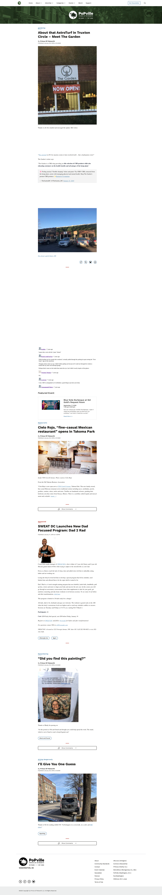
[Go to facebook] (24, 881)
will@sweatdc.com (62, 625)
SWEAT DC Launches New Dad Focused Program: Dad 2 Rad (63, 528)
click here (57, 594)
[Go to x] (20, 881)
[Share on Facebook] (81, 262)
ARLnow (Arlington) (119, 861)
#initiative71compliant (63, 176)
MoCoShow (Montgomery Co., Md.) (124, 870)
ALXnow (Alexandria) (120, 864)
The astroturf (43, 155)
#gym (54, 638)
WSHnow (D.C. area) (120, 879)
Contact (97, 867)
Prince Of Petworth (47, 41)
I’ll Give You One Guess (57, 764)
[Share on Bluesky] (90, 262)
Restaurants (42, 423)
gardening (41, 28)
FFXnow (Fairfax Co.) (120, 867)
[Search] (145, 3)
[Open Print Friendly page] (95, 262)
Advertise (48, 3)
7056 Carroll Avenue (64, 486)
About (38, 3)
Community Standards (102, 864)
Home (31, 3)
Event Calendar (100, 870)
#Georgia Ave (43, 638)
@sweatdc (63, 621)
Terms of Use (99, 882)
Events (71, 3)
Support (88, 3)
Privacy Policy (99, 879)
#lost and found (44, 738)
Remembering (43, 654)
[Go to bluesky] (33, 881)
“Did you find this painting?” (62, 658)
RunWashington (118, 876)
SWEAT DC (61, 564)
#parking (42, 833)
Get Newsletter (134, 3)
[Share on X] (85, 262)
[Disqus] (67, 324)
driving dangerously (45, 759)
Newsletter (98, 873)
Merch (80, 3)
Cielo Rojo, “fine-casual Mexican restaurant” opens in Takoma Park (66, 429)
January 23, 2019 (69, 181)
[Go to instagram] (29, 881)
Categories (60, 3)
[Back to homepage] (21, 3)
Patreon (97, 876)
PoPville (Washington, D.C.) (122, 873)
